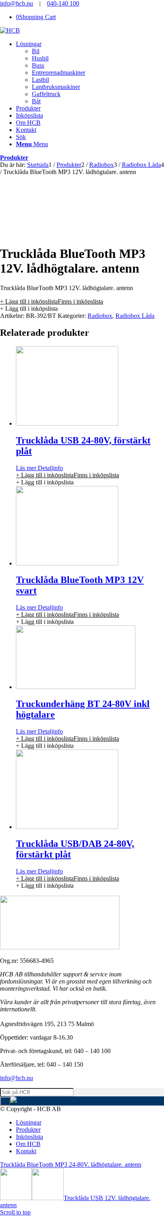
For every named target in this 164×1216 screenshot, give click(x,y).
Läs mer (26, 468)
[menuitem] (90, 73)
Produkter (14, 157)
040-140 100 (63, 3)
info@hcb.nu (16, 3)
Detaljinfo (49, 468)
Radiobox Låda (134, 315)
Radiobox (100, 315)
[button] (51, 301)
